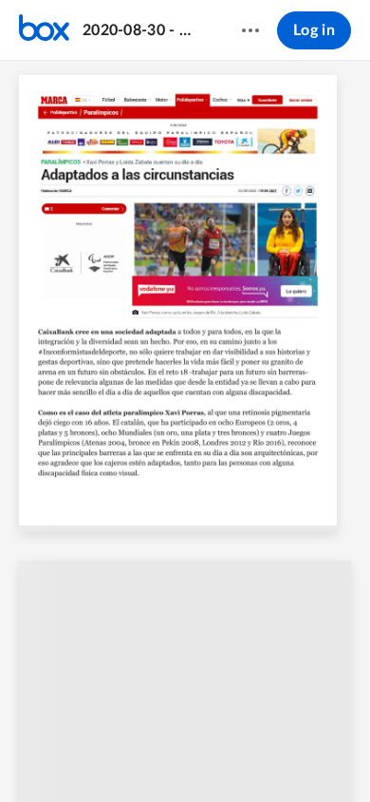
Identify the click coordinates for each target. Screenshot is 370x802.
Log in (314, 30)
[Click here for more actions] (250, 30)
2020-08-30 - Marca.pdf (144, 30)
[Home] (44, 30)
